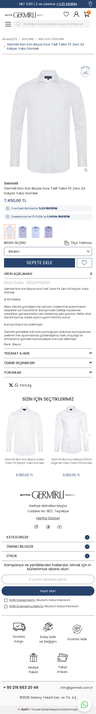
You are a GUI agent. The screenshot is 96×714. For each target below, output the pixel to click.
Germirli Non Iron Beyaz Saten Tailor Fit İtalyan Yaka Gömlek (24, 461)
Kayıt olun (48, 591)
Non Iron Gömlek (51, 39)
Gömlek (28, 39)
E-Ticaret (34, 709)
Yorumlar (12, 372)
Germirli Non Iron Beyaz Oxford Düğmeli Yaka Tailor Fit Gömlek (71, 461)
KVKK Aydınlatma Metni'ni (26, 606)
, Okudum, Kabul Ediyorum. (40, 600)
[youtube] (59, 527)
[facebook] (48, 527)
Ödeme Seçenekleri (19, 362)
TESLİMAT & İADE (16, 353)
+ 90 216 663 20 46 (20, 687)
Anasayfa (9, 39)
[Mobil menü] (8, 24)
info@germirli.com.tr (77, 687)
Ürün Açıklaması (18, 274)
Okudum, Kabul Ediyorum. (44, 606)
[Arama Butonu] (19, 24)
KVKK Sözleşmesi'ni (22, 600)
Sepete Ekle (39, 262)
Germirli (11, 183)
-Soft (23, 709)
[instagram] (36, 527)
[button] (89, 435)
